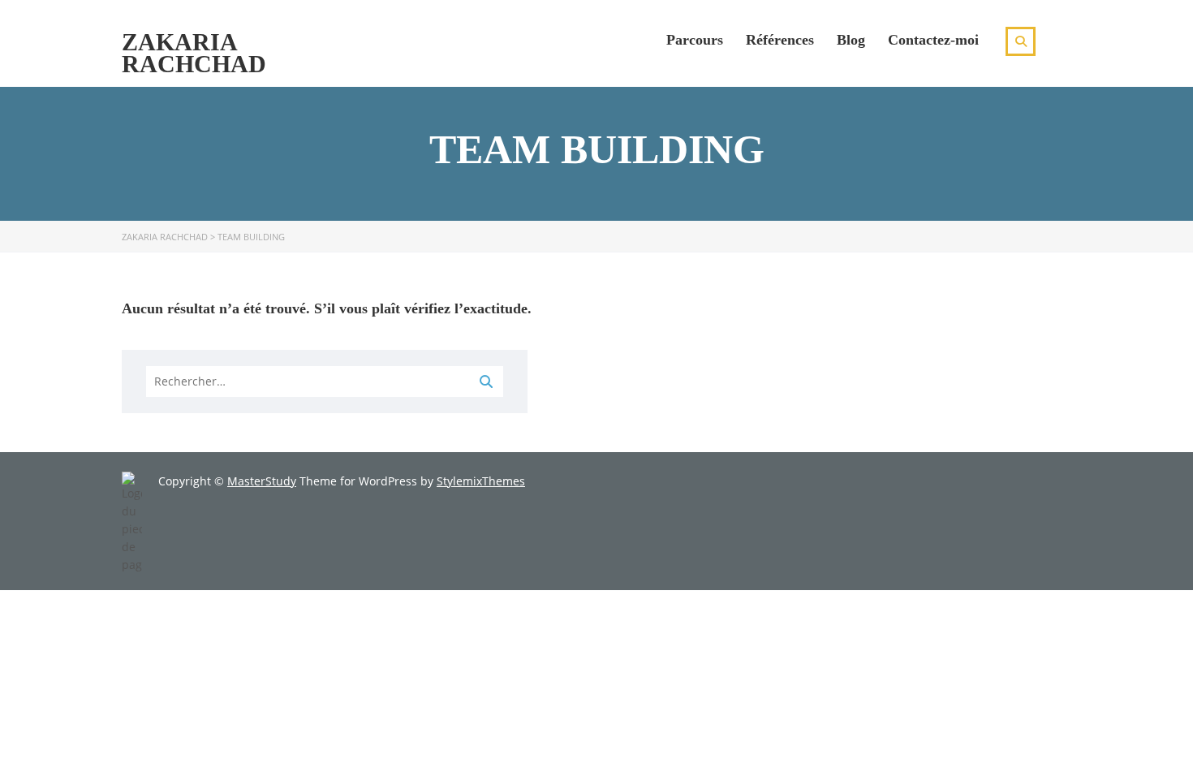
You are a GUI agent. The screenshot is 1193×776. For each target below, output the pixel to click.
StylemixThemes (481, 481)
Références (780, 40)
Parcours (694, 40)
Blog (851, 40)
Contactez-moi (933, 40)
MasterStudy (261, 481)
